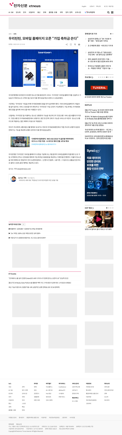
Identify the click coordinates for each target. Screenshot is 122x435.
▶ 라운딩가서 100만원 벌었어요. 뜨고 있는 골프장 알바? (27, 238)
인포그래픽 (49, 400)
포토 (35, 390)
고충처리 (88, 403)
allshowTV (62, 390)
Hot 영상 (48, 393)
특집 (23, 407)
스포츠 (24, 403)
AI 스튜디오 (49, 390)
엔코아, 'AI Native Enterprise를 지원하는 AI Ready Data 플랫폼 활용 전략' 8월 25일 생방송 (99, 119)
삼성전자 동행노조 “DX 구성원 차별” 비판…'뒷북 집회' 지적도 (99, 40)
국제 (23, 397)
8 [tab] (112, 77)
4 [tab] (104, 77)
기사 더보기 (30, 178)
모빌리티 (32, 12)
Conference (62, 387)
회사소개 (19, 424)
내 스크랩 (74, 401)
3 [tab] (102, 77)
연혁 (105, 393)
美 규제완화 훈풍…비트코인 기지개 (100, 46)
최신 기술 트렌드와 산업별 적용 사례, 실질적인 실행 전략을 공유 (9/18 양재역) (34, 287)
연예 (35, 387)
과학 (61, 12)
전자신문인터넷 (108, 390)
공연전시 (36, 393)
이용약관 (88, 397)
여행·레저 (37, 400)
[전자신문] (25, 4)
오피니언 (78, 12)
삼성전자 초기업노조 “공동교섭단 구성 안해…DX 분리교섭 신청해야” (100, 53)
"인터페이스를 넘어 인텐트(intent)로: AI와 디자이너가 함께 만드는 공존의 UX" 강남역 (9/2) (38, 278)
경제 (44, 12)
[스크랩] (71, 44)
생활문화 (36, 397)
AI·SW (11, 12)
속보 (10, 387)
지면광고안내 (90, 387)
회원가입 (111, 6)
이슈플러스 (49, 387)
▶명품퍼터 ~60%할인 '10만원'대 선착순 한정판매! (25, 229)
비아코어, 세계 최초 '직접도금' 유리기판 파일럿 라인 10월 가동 (38, 180)
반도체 (18, 12)
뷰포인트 (48, 397)
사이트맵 (72, 417)
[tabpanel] (99, 54)
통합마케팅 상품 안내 (92, 393)
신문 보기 (74, 390)
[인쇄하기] (79, 44)
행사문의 (88, 390)
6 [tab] (108, 77)
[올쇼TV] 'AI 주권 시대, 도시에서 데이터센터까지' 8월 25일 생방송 (99, 124)
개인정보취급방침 (91, 400)
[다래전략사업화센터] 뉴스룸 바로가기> (44, 144)
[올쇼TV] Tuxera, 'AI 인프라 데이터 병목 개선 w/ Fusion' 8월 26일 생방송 (99, 111)
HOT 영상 (89, 208)
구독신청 (98, 6)
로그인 (106, 6)
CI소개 (106, 397)
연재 (23, 410)
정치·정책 (68, 12)
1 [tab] (110, 33)
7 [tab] (110, 77)
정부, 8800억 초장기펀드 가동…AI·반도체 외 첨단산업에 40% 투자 (100, 60)
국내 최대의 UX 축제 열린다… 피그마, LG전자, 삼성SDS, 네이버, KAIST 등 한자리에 (99, 132)
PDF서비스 (62, 397)
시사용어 (61, 393)
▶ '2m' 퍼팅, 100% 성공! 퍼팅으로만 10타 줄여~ (25, 233)
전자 (24, 12)
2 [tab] (112, 33)
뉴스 (10, 383)
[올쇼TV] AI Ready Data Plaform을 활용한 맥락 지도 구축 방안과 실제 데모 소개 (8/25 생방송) (40, 283)
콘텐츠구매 (75, 393)
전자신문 (107, 387)
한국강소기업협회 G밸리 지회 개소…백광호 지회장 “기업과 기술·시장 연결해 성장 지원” (100, 67)
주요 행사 (89, 77)
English (84, 6)
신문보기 (92, 6)
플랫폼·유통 (53, 12)
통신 (38, 12)
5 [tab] (106, 77)
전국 (23, 400)
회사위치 (107, 400)
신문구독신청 (76, 387)
